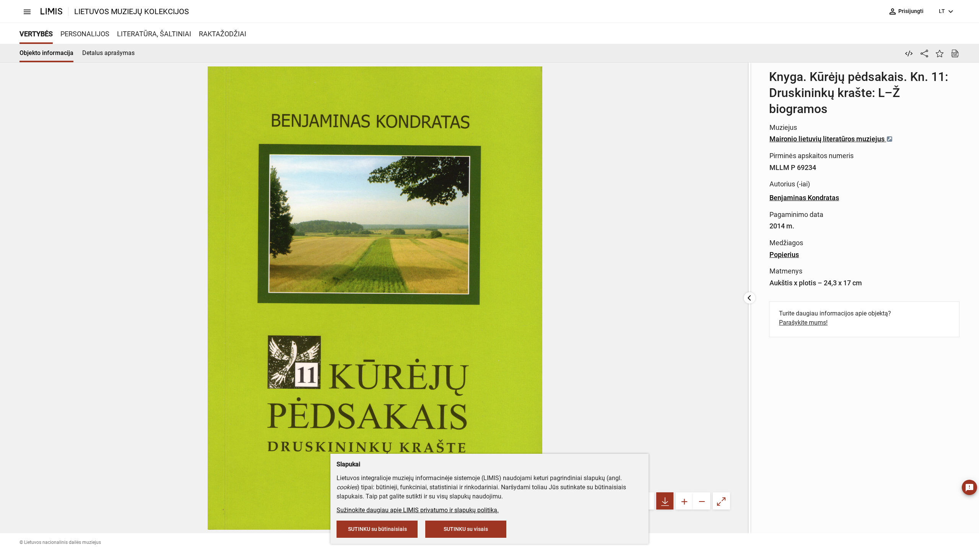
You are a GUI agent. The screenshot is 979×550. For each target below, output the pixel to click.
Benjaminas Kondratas (804, 198)
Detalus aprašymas (108, 53)
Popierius (784, 255)
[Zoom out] (701, 501)
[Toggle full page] (721, 501)
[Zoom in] (684, 501)
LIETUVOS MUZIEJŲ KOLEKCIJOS (131, 11)
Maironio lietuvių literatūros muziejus (827, 139)
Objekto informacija (46, 53)
